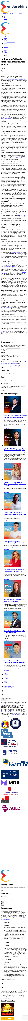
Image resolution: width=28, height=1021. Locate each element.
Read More (6, 428)
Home (5, 36)
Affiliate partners (10, 679)
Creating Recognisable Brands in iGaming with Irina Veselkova (14, 570)
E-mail (3, 350)
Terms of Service (14, 363)
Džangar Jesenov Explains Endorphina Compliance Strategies (14, 542)
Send (2, 367)
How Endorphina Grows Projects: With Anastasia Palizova (14, 600)
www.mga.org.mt (16, 714)
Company (3, 352)
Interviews (6, 52)
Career (5, 46)
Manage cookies (10, 1000)
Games (5, 39)
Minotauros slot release (10, 266)
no (4, 896)
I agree (2, 390)
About (5, 38)
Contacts (6, 47)
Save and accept (11, 979)
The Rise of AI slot (5, 307)
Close (2, 904)
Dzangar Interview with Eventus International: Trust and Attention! (14, 661)
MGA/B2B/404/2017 (6, 712)
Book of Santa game (22, 157)
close (2, 901)
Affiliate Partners (11, 42)
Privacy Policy (18, 365)
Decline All (3, 979)
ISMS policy (3, 699)
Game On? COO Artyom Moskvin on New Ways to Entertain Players (15, 416)
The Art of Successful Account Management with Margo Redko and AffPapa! (15, 483)
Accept (7, 925)
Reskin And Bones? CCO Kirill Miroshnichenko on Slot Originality (14, 449)
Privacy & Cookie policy (6, 698)
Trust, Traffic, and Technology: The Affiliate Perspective (14, 631)
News (5, 44)
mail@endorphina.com (9, 686)
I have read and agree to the (12, 365)
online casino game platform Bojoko (16, 79)
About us (6, 674)
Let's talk (20, 13)
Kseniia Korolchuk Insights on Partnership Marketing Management (15, 513)
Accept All (3, 1000)
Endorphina (4, 331)
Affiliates (6, 40)
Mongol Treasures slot (6, 118)
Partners (5, 43)
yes (2, 896)
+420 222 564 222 (13, 13)
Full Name (3, 349)
